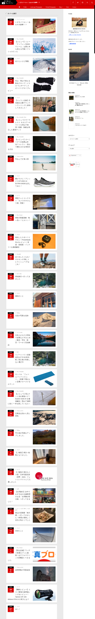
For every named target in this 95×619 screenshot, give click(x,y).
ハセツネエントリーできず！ (81, 125)
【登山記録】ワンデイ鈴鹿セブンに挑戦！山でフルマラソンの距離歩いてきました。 (19, 555)
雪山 (25, 117)
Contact (74, 7)
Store (67, 7)
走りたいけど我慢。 (22, 61)
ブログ (18, 58)
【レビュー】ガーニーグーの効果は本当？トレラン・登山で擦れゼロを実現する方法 (19, 144)
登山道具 (21, 39)
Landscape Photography (36, 7)
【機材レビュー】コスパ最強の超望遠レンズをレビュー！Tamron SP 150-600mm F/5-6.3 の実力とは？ (19, 594)
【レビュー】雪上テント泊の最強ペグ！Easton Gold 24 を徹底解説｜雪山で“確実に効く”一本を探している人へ (19, 399)
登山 (18, 39)
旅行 (21, 332)
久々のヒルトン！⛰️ (79, 118)
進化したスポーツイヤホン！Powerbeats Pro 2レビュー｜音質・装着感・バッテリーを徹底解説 (19, 242)
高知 (20, 273)
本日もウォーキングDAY (80, 96)
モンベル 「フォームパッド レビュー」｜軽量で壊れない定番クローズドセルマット (19, 379)
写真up (18, 313)
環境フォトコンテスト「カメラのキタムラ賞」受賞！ (23, 200)
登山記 (20, 215)
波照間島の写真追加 (22, 570)
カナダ (18, 332)
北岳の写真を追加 (21, 316)
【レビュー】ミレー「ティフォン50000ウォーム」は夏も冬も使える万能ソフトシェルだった (19, 46)
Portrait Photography (51, 7)
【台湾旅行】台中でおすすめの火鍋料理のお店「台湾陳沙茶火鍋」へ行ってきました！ (19, 496)
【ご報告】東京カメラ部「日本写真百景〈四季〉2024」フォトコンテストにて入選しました (19, 477)
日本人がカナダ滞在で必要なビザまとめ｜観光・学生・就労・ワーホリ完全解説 (19, 340)
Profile (25, 7)
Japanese (73, 155)
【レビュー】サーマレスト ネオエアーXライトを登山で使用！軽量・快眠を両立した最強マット (19, 125)
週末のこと (19, 296)
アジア (18, 19)
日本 (18, 273)
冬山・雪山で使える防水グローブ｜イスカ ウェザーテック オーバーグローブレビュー (19, 86)
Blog (60, 7)
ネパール (22, 19)
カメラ (18, 195)
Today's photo (20, 156)
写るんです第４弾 (22, 159)
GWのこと (19, 531)
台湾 (18, 489)
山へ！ (17, 609)
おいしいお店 (20, 508)
